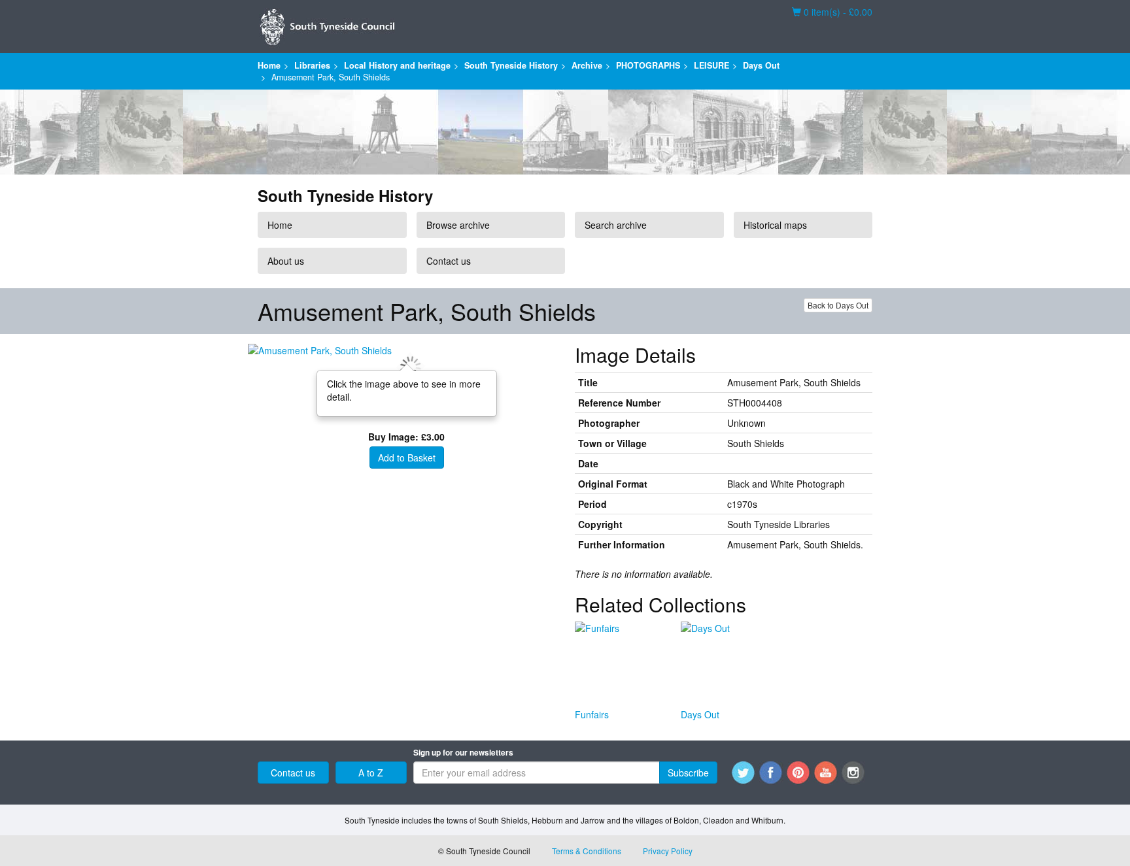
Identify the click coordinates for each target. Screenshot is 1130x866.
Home (269, 65)
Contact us (448, 260)
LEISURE (711, 65)
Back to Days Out (838, 304)
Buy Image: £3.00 (406, 436)
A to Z (370, 772)
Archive (587, 65)
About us (285, 260)
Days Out (761, 65)
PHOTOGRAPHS (648, 65)
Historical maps (775, 224)
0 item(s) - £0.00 (832, 11)
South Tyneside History (511, 65)
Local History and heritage (397, 65)
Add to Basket (407, 457)
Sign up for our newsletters (463, 752)
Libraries (312, 65)
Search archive (616, 224)
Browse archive (458, 224)
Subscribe (688, 772)
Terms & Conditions (586, 850)
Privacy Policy (668, 850)
